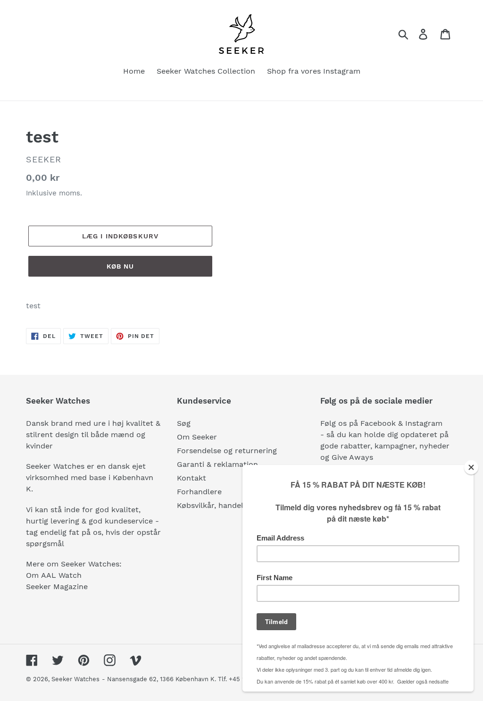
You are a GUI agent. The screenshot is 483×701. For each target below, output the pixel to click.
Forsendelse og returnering (227, 450)
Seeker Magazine (57, 586)
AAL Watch (61, 575)
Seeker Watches (75, 679)
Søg (184, 423)
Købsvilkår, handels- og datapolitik (240, 505)
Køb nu (120, 266)
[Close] (471, 467)
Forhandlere (199, 491)
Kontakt (191, 477)
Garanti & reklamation (217, 464)
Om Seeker (197, 436)
